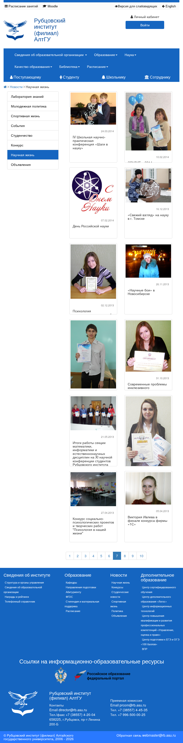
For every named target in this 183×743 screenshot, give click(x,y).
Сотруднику (159, 77)
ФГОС (69, 596)
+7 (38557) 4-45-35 (132, 709)
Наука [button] (129, 54)
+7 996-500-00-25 (131, 714)
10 (141, 555)
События (18, 125)
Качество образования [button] (32, 66)
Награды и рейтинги (17, 596)
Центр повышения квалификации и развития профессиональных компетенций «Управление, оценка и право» (157, 625)
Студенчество (21, 135)
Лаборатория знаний (27, 96)
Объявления (21, 164)
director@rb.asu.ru (73, 709)
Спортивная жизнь (25, 115)
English (170, 6)
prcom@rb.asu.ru (133, 705)
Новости (16, 86)
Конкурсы (117, 587)
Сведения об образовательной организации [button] (50, 54)
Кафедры (71, 582)
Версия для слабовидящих (137, 6)
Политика (117, 611)
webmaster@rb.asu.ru (159, 735)
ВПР (144, 649)
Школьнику (115, 77)
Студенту (70, 77)
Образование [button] (104, 54)
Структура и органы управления (24, 582)
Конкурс (17, 145)
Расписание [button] (96, 66)
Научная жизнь (22, 154)
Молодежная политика (28, 106)
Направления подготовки (81, 587)
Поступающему (27, 77)
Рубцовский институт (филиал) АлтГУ (49, 29)
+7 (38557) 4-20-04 (80, 714)
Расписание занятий (23, 6)
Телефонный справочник (20, 601)
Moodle (52, 6)
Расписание (73, 611)
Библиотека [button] (68, 66)
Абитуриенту (73, 592)
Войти (145, 25)
